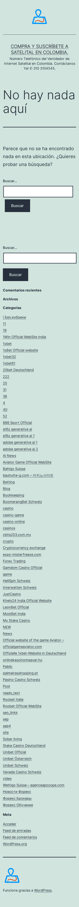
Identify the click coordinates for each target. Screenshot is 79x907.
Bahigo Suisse (14, 469)
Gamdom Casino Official (22, 568)
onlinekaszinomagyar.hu (22, 660)
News (7, 634)
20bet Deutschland (18, 370)
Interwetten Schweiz (20, 587)
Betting (9, 482)
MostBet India (14, 614)
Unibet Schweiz (15, 765)
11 (4, 324)
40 (5, 410)
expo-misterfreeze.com (22, 554)
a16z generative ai (17, 429)
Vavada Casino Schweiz (22, 772)
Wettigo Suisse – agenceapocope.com (33, 785)
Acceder (9, 824)
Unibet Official (14, 752)
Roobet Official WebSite (22, 706)
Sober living (12, 739)
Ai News (9, 456)
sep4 (7, 726)
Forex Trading (14, 561)
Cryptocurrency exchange (24, 548)
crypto (8, 541)
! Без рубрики (14, 317)
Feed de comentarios (20, 837)
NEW (7, 627)
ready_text (11, 693)
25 (5, 383)
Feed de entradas (17, 831)
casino (8, 508)
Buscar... (10, 181)
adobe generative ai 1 (20, 442)
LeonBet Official (16, 607)
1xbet (7, 344)
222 (6, 377)
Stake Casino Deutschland (24, 746)
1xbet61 (9, 363)
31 (5, 390)
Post (6, 686)
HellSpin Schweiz (16, 581)
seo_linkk (10, 713)
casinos (9, 528)
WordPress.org (15, 844)
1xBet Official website (20, 350)
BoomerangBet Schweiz (22, 502)
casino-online (14, 522)
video (7, 778)
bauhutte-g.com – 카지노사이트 (28, 475)
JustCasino (12, 594)
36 (5, 396)
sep (6, 719)
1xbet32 (9, 357)
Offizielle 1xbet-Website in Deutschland (34, 653)
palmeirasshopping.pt (20, 673)
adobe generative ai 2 (20, 449)
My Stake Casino (16, 620)
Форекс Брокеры (17, 798)
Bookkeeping (13, 495)
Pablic (7, 666)
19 (5, 330)
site (6, 732)
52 (5, 416)
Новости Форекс (17, 792)
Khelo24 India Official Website (27, 601)
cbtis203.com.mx (17, 535)
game (7, 574)
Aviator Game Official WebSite (27, 462)
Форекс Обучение (18, 805)
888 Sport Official (17, 423)
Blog (6, 489)
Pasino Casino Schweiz (21, 680)
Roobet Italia (13, 699)
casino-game (13, 515)
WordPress (43, 890)
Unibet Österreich (17, 759)
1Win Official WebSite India (24, 337)
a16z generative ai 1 (19, 436)
